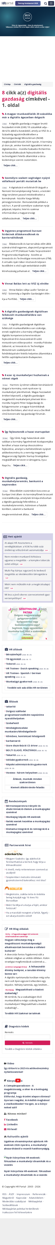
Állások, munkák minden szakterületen (27, 780)
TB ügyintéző (18, 659)
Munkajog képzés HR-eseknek (23, 816)
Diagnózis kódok (19, 1026)
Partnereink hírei (20, 845)
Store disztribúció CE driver (27, 745)
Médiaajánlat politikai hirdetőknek (20, 1208)
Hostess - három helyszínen (27, 772)
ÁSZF (11, 1194)
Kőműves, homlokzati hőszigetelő (25, 736)
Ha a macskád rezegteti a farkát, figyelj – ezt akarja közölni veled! (28, 914)
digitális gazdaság (32, 84)
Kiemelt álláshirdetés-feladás (27, 787)
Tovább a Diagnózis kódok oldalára (23, 1048)
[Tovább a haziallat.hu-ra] (27, 888)
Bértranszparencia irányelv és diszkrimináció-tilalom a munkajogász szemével (28, 809)
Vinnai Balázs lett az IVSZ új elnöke (26, 283)
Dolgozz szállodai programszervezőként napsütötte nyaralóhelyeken (24, 715)
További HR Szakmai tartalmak (22, 1013)
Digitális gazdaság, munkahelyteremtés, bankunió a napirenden (22, 481)
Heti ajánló (15, 536)
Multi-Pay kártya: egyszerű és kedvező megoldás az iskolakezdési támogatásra (26, 574)
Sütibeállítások (10, 1205)
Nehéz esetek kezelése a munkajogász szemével (28, 823)
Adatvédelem (36, 1197)
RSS (4, 1194)
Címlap (7, 84)
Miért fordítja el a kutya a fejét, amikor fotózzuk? (26, 906)
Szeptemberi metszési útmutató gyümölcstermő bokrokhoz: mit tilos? (26, 879)
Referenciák (39, 1194)
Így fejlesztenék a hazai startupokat (27, 431)
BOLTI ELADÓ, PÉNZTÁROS (26, 750)
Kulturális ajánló (17, 1136)
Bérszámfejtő (19, 654)
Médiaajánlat (35, 1201)
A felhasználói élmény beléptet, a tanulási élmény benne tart (25, 970)
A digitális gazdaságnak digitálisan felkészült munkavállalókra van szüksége (25, 315)
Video (10, 1063)
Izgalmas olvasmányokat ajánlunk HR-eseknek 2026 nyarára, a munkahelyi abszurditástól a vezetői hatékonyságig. (27, 1145)
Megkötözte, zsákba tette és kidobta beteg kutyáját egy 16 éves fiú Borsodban (25, 897)
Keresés (9, 1032)
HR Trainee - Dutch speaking (27, 668)
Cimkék (17, 84)
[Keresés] (45, 3)
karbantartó (13, 740)
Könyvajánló (14, 1081)
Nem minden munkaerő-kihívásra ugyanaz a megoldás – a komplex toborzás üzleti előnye (27, 560)
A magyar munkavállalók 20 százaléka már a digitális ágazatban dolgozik (27, 115)
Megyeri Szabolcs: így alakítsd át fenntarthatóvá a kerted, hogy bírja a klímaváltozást (25, 862)
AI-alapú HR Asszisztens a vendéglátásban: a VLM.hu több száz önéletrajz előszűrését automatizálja (26, 546)
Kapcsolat (21, 1197)
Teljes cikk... (10, 165)
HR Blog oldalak (19, 929)
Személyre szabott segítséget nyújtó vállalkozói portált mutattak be (26, 179)
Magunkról (8, 1197)
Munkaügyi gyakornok (24, 681)
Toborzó (16, 663)
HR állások (15, 649)
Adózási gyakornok (22, 759)
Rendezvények (18, 801)
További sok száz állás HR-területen (27, 687)
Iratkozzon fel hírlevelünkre (17, 1212)
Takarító (16, 755)
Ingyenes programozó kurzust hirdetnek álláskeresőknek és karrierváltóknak (22, 234)
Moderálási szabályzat (14, 1201)
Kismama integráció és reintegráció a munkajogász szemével (27, 830)
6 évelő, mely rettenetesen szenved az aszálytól (27, 871)
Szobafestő (12, 723)
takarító (11, 706)
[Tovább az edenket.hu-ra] (27, 852)
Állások (13, 701)
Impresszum (23, 1194)
